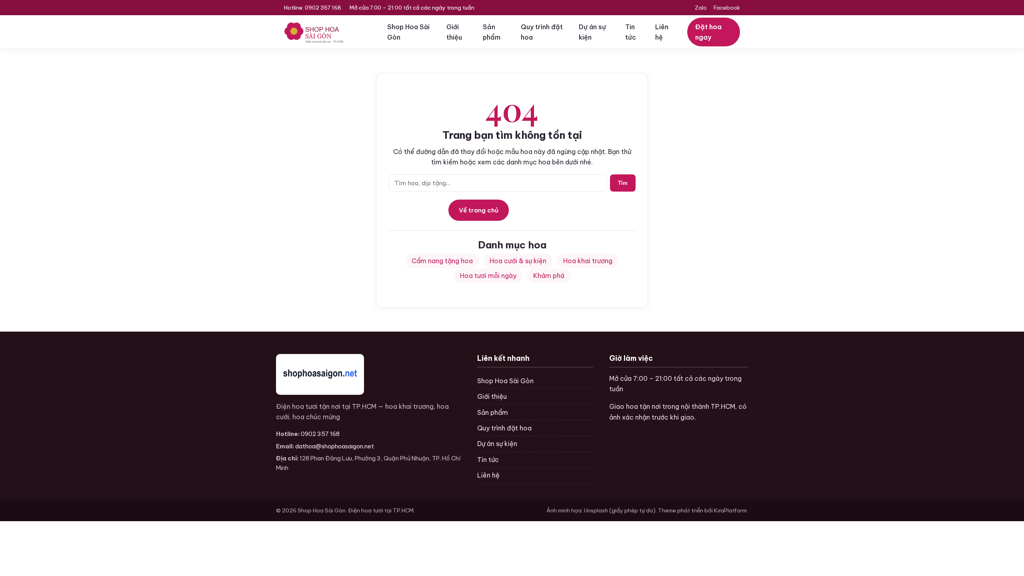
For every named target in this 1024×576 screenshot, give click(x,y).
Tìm (623, 183)
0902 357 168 (323, 7)
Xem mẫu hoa (545, 210)
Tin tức (630, 32)
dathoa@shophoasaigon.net (334, 446)
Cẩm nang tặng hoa (442, 261)
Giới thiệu (454, 32)
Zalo (701, 7)
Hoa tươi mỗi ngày (488, 276)
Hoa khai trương (587, 261)
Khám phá (548, 276)
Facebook (727, 7)
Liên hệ (661, 32)
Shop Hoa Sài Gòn (408, 32)
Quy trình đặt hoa (542, 32)
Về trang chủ (478, 210)
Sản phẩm (491, 32)
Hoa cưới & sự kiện (518, 261)
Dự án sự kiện (592, 32)
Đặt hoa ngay (708, 32)
